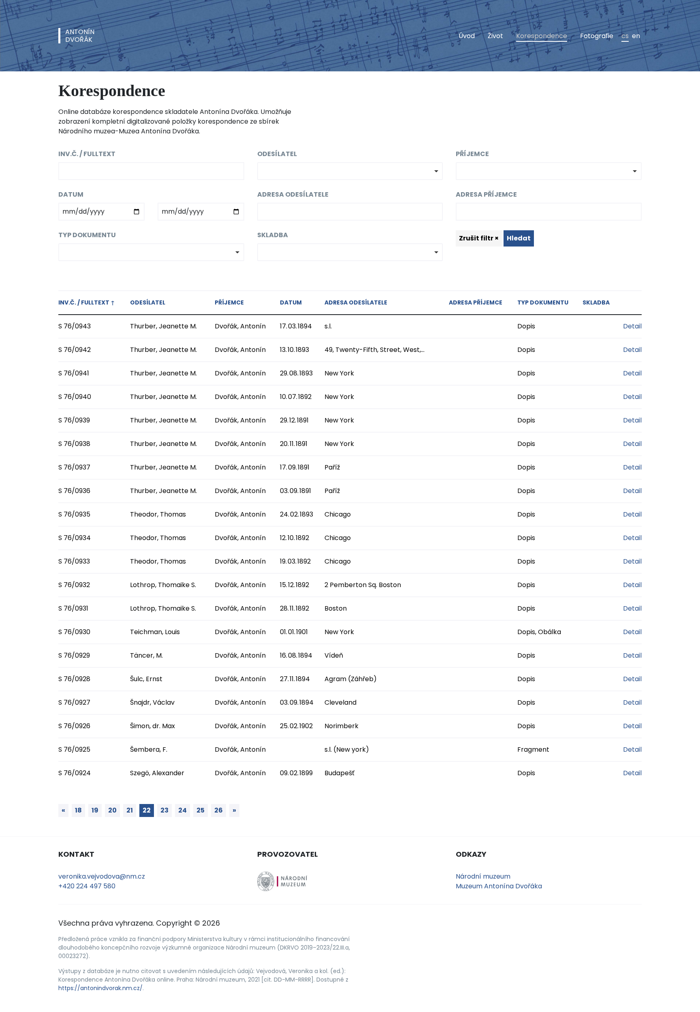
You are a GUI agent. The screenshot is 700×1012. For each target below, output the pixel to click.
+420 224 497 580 (86, 886)
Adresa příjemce (486, 194)
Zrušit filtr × (479, 238)
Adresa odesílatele (293, 194)
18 (78, 810)
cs (625, 36)
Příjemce (472, 154)
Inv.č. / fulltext (86, 154)
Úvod (467, 36)
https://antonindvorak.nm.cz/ (100, 988)
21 (129, 810)
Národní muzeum (483, 876)
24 (182, 810)
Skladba (272, 235)
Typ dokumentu (87, 235)
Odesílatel (277, 154)
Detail (632, 326)
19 (95, 810)
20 (112, 810)
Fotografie (596, 36)
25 (200, 810)
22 (147, 810)
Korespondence (541, 36)
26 (218, 810)
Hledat (519, 238)
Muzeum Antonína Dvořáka (499, 886)
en (636, 36)
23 (164, 810)
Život (495, 36)
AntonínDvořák (79, 35)
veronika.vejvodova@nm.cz (101, 876)
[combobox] (350, 171)
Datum (70, 194)
